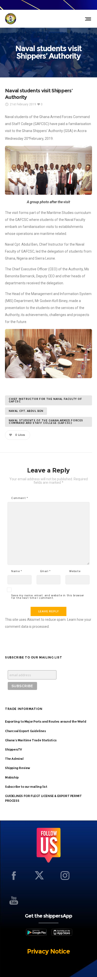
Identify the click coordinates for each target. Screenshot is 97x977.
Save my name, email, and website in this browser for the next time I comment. (47, 596)
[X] (39, 875)
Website (74, 571)
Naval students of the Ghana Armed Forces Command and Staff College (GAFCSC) (46, 422)
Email (45, 571)
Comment (19, 498)
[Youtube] (13, 900)
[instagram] (64, 875)
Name (16, 571)
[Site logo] (10, 18)
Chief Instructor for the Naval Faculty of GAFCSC (45, 400)
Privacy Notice (48, 951)
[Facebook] (13, 875)
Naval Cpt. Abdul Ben (26, 411)
